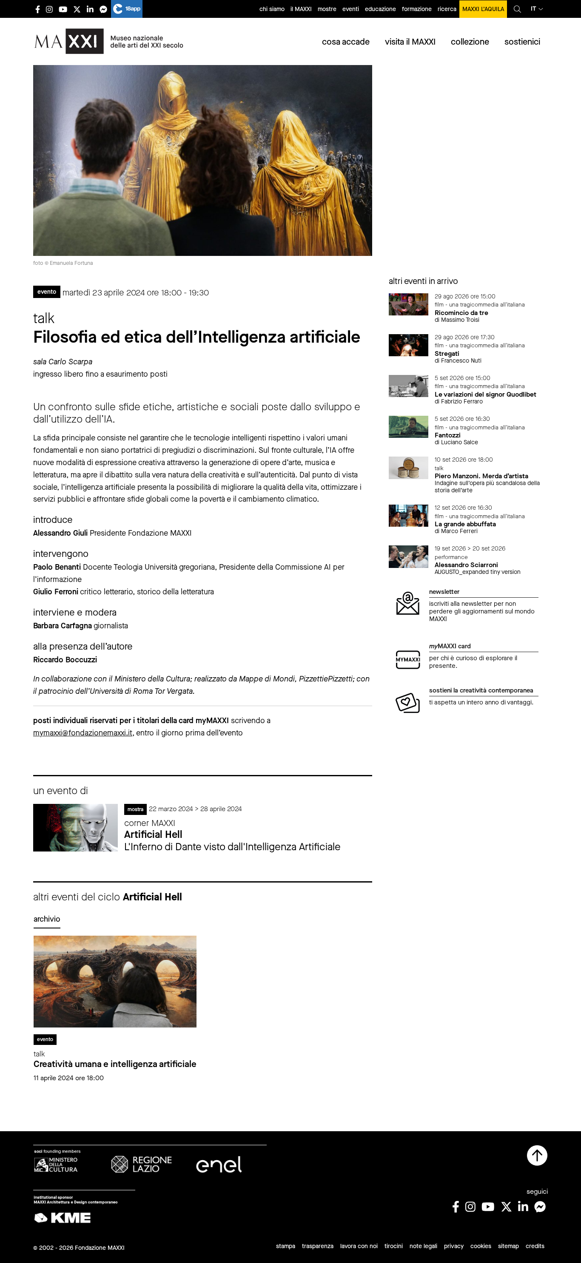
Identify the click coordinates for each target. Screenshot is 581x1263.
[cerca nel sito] (517, 9)
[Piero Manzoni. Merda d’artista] (409, 467)
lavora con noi (359, 1246)
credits (535, 1246)
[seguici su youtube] (63, 9)
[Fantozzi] (409, 426)
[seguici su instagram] (49, 9)
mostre (327, 9)
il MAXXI (301, 9)
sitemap (508, 1246)
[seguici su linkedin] (90, 9)
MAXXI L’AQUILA (483, 9)
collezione (470, 42)
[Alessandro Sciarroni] (409, 555)
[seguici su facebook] (37, 9)
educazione (380, 9)
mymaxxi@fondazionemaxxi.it (82, 733)
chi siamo (272, 9)
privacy (454, 1246)
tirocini (393, 1246)
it (533, 9)
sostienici (522, 42)
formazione (417, 9)
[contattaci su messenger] (103, 9)
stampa (285, 1246)
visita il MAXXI (410, 42)
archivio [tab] (47, 919)
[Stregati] (409, 344)
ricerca (447, 9)
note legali (423, 1246)
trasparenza (317, 1246)
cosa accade (346, 42)
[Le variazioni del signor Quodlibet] (409, 385)
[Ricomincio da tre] (409, 303)
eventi (350, 9)
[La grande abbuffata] (409, 515)
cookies (480, 1246)
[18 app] (126, 9)
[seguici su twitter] (77, 9)
